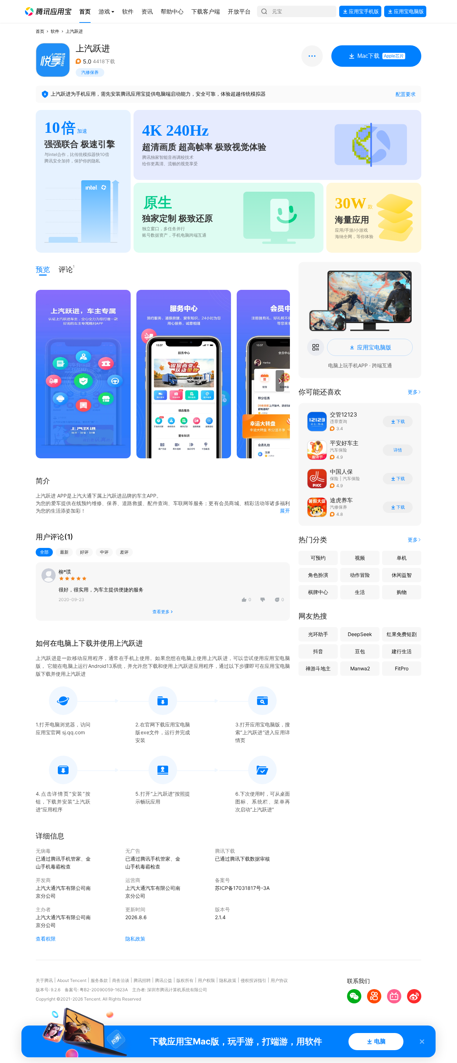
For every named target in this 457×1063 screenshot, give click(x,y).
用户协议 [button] (279, 980)
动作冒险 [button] (360, 575)
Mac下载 (380, 56)
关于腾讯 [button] (44, 980)
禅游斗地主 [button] (318, 668)
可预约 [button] (318, 558)
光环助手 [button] (318, 634)
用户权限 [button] (206, 980)
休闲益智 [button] (402, 575)
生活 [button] (360, 592)
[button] (48, 11)
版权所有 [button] (185, 980)
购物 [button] (402, 592)
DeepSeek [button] (360, 634)
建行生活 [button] (402, 651)
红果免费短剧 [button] (402, 634)
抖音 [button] (318, 651)
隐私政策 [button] (135, 939)
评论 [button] (66, 269)
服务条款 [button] (99, 980)
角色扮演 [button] (318, 575)
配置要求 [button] (406, 94)
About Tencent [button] (71, 980)
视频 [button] (360, 558)
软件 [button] (55, 31)
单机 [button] (402, 558)
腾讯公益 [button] (163, 980)
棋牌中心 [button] (318, 592)
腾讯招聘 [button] (142, 980)
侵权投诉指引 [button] (253, 980)
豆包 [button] (360, 651)
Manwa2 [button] (360, 668)
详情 (397, 450)
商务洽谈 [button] (120, 980)
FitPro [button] (401, 668)
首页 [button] (40, 31)
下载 (400, 421)
